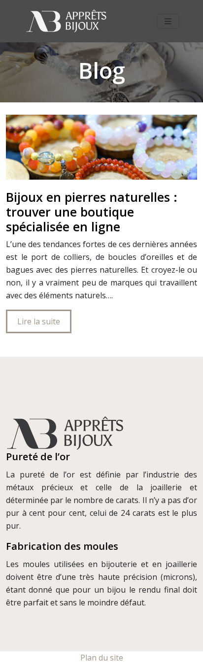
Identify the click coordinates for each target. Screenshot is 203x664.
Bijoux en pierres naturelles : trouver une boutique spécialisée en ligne (91, 212)
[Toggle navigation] (168, 21)
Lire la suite (38, 321)
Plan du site (101, 657)
